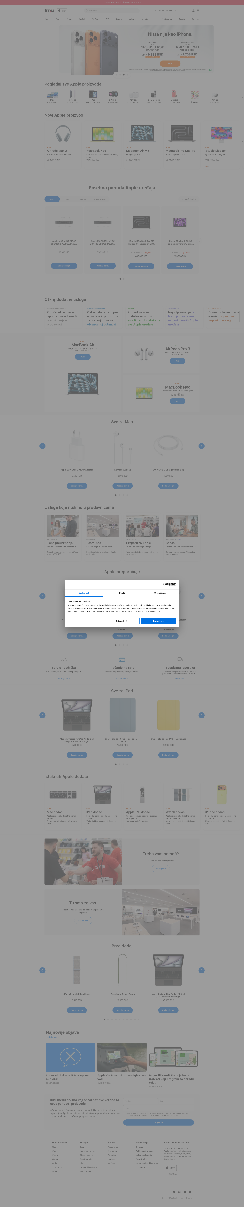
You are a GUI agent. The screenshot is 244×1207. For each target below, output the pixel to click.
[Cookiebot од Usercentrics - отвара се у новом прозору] (165, 584)
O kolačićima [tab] (160, 593)
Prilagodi (120, 621)
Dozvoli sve (158, 621)
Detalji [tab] (122, 593)
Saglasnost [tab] (84, 593)
